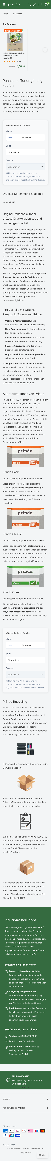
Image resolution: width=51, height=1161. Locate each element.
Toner (5, 13)
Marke (9, 131)
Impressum (25, 1148)
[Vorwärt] (45, 49)
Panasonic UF (9, 202)
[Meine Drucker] (40, 3)
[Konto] (34, 4)
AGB (43, 1148)
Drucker (10, 160)
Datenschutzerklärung (14, 1148)
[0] (46, 4)
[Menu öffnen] (4, 4)
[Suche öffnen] (29, 4)
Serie (8, 145)
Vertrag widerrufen (26, 1152)
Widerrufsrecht (35, 1148)
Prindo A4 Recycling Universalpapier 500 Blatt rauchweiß (14, 55)
